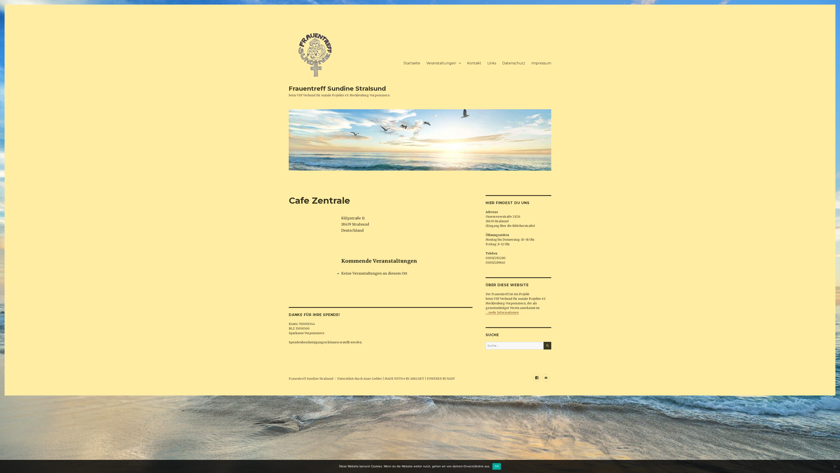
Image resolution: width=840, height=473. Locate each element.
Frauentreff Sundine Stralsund (337, 88)
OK (497, 466)
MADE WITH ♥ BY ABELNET (404, 379)
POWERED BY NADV (441, 379)
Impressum (541, 63)
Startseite (411, 63)
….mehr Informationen (502, 312)
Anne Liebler (372, 379)
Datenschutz (513, 63)
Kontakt (474, 63)
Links (491, 63)
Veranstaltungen (441, 63)
